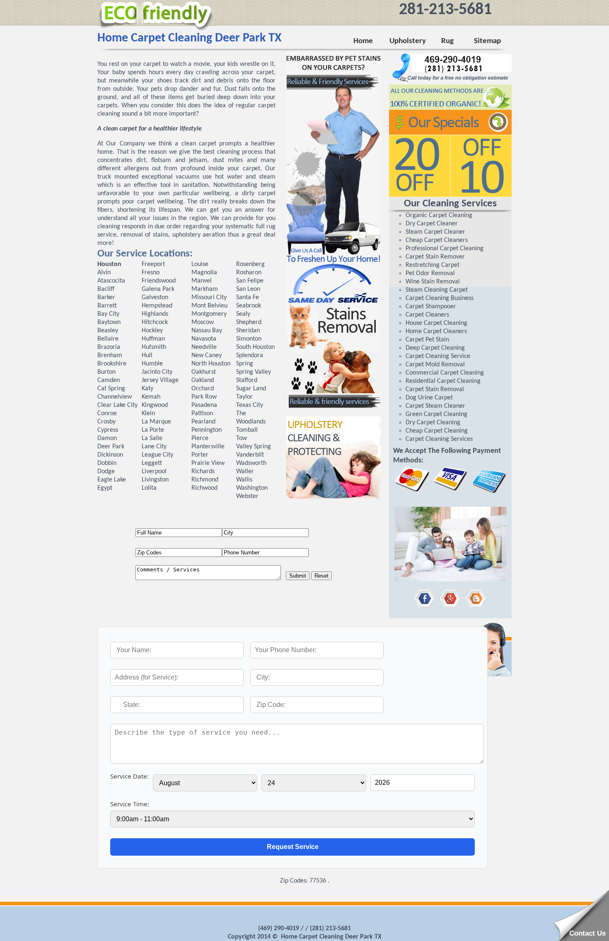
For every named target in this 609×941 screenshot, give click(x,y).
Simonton (248, 339)
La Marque (156, 421)
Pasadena (204, 405)
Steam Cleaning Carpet (437, 290)
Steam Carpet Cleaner (435, 232)
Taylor (244, 397)
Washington (252, 488)
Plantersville (208, 446)
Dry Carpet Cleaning (433, 422)
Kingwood (155, 405)
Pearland (203, 421)
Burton (106, 372)
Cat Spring (111, 388)
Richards (203, 471)
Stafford (246, 380)
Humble (152, 363)
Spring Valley (253, 372)
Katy (147, 388)
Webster (247, 496)
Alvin (104, 272)
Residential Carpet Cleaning (443, 381)
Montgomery (209, 314)
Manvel (201, 281)
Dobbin (106, 463)
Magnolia (204, 272)
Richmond (204, 480)
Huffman (153, 339)
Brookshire (111, 363)
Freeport (153, 264)
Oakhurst (203, 372)
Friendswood (159, 281)
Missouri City (209, 297)
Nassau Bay (206, 330)
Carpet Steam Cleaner (435, 406)
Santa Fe (247, 297)
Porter (199, 455)
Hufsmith (154, 347)
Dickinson (110, 455)
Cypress (107, 430)
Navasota (203, 339)
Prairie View (208, 463)
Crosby (106, 421)
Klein (148, 413)
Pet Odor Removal (430, 273)
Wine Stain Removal (433, 281)
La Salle (152, 438)
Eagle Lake (111, 480)
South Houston (255, 347)
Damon (107, 438)
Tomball (247, 430)
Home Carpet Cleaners (436, 331)
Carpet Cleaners (427, 315)
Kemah (151, 397)
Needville (204, 347)
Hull (147, 355)
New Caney (206, 355)
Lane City (154, 446)
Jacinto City (157, 372)
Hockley (152, 330)
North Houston (210, 363)
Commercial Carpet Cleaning (445, 373)
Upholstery (407, 41)
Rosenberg (250, 264)
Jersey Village (160, 380)
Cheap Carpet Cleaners (437, 240)
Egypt (104, 488)
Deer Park (110, 446)
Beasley (107, 330)
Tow (241, 438)
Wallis (244, 480)
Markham (204, 289)
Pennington (206, 430)
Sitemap (487, 41)
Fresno (151, 272)
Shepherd (248, 322)
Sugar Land (251, 388)
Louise (199, 264)
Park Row (204, 397)
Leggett (152, 463)
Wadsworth (251, 463)
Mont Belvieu (209, 305)
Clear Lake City (117, 405)
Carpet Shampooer (431, 306)
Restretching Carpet (432, 265)
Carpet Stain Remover (435, 257)
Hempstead (157, 305)
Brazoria (108, 347)
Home (363, 41)
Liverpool (154, 471)
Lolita (149, 488)
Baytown (109, 322)
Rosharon (248, 272)
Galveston (155, 297)
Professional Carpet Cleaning (444, 248)
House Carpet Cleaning (436, 323)
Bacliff (105, 289)
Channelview (114, 397)
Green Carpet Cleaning (436, 414)
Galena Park (158, 289)
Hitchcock (155, 322)
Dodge (106, 471)
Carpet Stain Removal (435, 389)
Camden (108, 380)
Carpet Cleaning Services (439, 439)
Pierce (199, 438)
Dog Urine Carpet (429, 397)
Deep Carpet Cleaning (435, 348)
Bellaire (107, 339)
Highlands (155, 314)
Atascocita (111, 281)
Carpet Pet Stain (427, 339)
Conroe (107, 413)
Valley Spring (253, 446)
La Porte (153, 430)
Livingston (155, 480)
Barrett (107, 305)
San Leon (248, 289)
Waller (245, 471)
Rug (446, 41)
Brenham (109, 355)
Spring (244, 363)
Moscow (202, 322)
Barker (106, 297)
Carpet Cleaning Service (438, 356)
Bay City (108, 314)
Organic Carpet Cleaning (439, 215)
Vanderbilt (250, 455)
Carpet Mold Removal (435, 364)
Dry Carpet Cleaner (432, 223)
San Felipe (249, 281)
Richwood (204, 488)
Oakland (202, 380)
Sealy (243, 314)
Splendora (249, 355)
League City (157, 455)
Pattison (202, 413)
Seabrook (248, 305)
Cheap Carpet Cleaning (437, 431)
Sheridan (248, 330)
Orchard (202, 388)
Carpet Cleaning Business (440, 298)
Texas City (249, 405)
